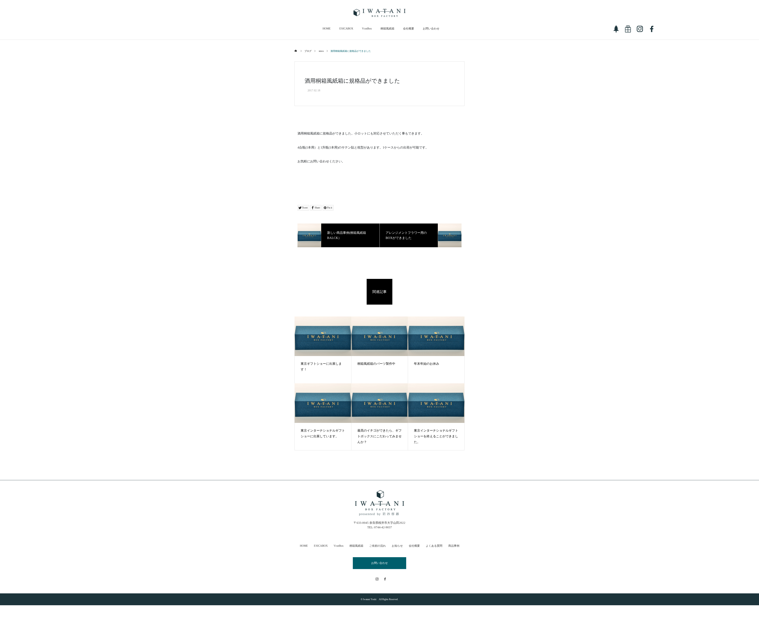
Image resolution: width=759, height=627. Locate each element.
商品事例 (453, 545)
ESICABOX (346, 28)
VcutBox (367, 28)
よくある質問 (434, 545)
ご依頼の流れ (377, 545)
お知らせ (397, 545)
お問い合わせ (431, 28)
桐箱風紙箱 (387, 28)
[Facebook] (385, 579)
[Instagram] (377, 579)
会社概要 (408, 28)
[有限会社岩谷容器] (380, 13)
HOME (327, 28)
